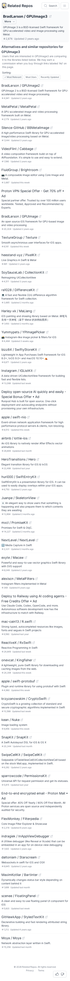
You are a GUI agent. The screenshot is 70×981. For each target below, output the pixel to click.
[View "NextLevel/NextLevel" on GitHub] (37, 540)
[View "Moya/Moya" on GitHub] (23, 938)
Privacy (30, 970)
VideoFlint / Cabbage (17, 149)
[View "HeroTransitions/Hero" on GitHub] (37, 459)
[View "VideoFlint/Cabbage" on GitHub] (35, 148)
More (7, 21)
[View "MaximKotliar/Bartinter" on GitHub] (39, 874)
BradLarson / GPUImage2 (20, 85)
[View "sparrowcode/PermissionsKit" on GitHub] (49, 775)
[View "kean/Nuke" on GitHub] (21, 719)
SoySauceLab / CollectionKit (22, 272)
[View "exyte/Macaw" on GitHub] (25, 557)
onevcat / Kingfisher (16, 660)
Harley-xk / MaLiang (16, 311)
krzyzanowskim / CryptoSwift (24, 699)
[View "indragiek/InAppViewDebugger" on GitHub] (51, 836)
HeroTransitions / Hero (18, 459)
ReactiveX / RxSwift (16, 643)
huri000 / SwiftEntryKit (18, 477)
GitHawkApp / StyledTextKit (22, 917)
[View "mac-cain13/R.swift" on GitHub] (34, 621)
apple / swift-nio (13, 417)
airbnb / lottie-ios (14, 438)
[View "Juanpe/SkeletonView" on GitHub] (38, 498)
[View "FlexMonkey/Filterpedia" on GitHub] (40, 818)
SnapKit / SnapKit (14, 737)
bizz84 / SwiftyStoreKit (19, 349)
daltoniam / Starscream (19, 857)
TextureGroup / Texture (19, 237)
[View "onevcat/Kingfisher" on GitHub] (34, 660)
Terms (41, 970)
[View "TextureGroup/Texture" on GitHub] (39, 237)
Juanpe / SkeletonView (18, 498)
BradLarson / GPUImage (19, 216)
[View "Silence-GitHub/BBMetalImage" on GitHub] (51, 127)
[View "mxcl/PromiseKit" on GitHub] (30, 522)
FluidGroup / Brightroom (19, 170)
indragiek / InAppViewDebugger (25, 836)
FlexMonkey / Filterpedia (20, 819)
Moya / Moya (11, 938)
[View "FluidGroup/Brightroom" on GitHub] (40, 170)
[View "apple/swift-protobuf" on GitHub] (37, 681)
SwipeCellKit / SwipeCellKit (21, 755)
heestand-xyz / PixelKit (19, 255)
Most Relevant (12, 77)
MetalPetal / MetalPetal (18, 106)
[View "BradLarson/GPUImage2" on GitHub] (42, 85)
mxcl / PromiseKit (14, 522)
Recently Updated (50, 77)
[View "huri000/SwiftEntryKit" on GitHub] (38, 476)
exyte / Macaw (12, 557)
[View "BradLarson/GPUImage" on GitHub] (40, 216)
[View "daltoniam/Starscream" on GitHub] (39, 857)
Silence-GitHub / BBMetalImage (25, 128)
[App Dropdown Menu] (65, 6)
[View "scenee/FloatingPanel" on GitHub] (37, 895)
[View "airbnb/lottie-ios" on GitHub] (29, 438)
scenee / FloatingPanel (18, 896)
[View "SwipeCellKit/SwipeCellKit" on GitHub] (44, 754)
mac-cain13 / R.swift (16, 621)
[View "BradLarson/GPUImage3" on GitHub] (50, 16)
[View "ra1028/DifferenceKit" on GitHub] (37, 290)
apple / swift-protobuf (18, 681)
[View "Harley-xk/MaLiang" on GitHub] (34, 311)
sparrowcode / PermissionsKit (24, 776)
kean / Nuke (10, 720)
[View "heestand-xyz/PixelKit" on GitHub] (38, 255)
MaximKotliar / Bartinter (19, 875)
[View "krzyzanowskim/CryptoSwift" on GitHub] (48, 698)
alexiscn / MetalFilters (17, 579)
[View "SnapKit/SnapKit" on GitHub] (30, 737)
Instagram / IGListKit (17, 371)
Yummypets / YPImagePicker (23, 332)
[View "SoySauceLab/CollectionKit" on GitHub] (46, 272)
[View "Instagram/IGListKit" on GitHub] (34, 370)
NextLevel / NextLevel (18, 540)
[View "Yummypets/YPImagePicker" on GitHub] (47, 332)
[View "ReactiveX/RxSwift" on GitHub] (33, 642)
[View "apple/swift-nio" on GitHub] (28, 417)
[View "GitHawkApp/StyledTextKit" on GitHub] (46, 917)
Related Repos (20, 6)
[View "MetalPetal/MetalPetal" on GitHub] (38, 106)
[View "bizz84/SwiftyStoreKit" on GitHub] (39, 349)
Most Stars (31, 77)
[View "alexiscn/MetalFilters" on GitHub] (36, 578)
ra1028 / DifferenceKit (18, 290)
